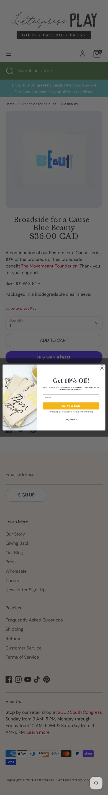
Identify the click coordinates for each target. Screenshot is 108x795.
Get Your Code (71, 406)
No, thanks (71, 419)
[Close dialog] (102, 368)
